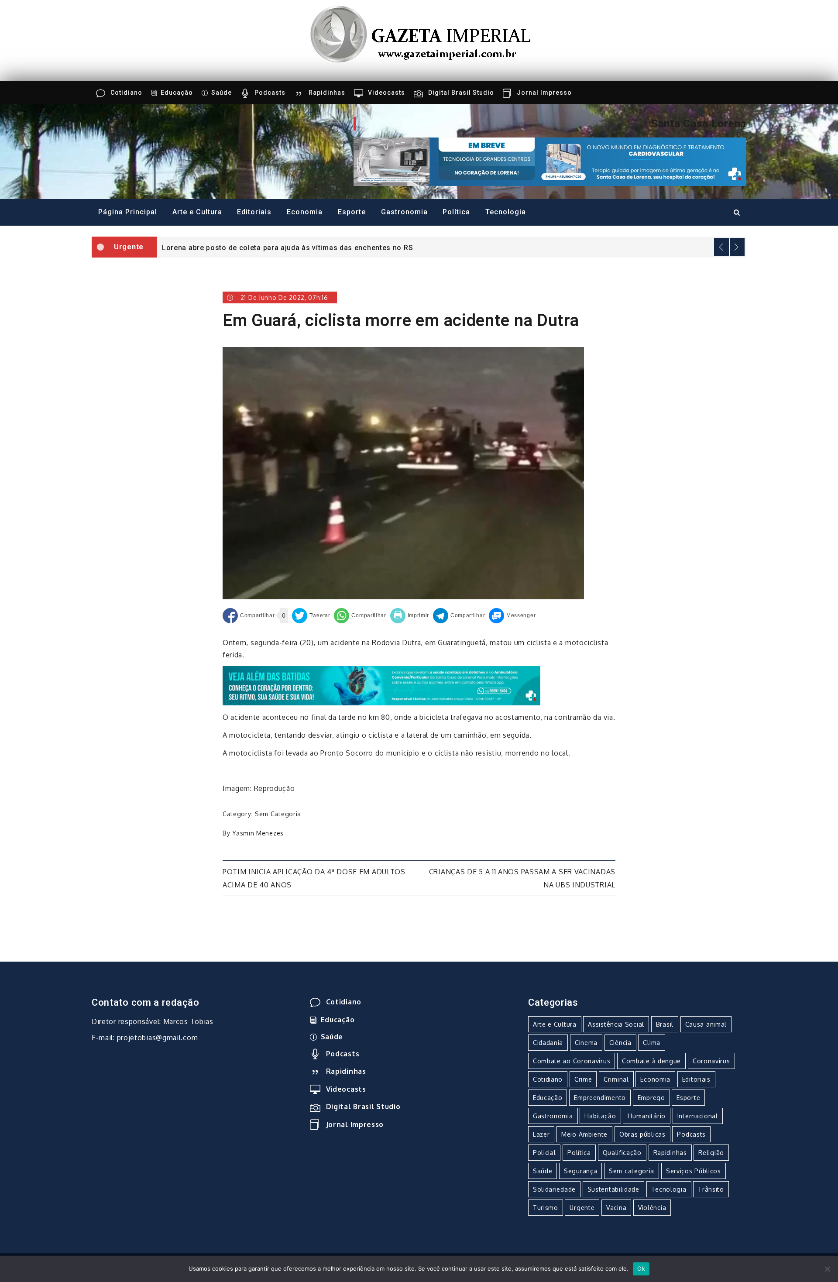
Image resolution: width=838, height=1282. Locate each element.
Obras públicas (642, 1134)
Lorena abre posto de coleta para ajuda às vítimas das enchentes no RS (287, 248)
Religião (711, 1152)
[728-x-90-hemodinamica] (550, 161)
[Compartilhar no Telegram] (459, 615)
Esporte (352, 212)
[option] (451, 247)
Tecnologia (505, 212)
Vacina (616, 1207)
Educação (177, 92)
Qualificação (622, 1152)
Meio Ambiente (584, 1134)
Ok (641, 1268)
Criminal (616, 1079)
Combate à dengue (651, 1061)
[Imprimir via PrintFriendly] (409, 615)
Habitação (600, 1116)
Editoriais (254, 212)
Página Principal (127, 212)
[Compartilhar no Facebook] (249, 615)
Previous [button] (721, 247)
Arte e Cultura (197, 212)
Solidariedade (554, 1189)
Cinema (586, 1042)
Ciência (620, 1042)
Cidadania (548, 1042)
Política (456, 212)
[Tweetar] (311, 615)
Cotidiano (126, 92)
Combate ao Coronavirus (571, 1061)
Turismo (545, 1207)
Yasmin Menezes (258, 833)
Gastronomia (404, 212)
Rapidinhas (327, 92)
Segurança (580, 1171)
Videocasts (386, 92)
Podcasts (269, 92)
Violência (652, 1207)
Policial (544, 1152)
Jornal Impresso (544, 92)
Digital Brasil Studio (461, 92)
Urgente (582, 1207)
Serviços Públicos (693, 1171)
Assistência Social (616, 1024)
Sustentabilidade (613, 1189)
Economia (305, 212)
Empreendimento (600, 1097)
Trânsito (711, 1189)
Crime (583, 1079)
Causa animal (706, 1024)
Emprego (651, 1097)
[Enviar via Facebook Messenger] (512, 615)
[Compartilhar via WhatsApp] (360, 615)
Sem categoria (278, 814)
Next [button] (737, 247)
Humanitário (647, 1116)
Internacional (697, 1116)
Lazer (541, 1134)
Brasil (664, 1024)
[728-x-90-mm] (381, 685)
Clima (651, 1042)
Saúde (221, 92)
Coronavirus (711, 1061)
